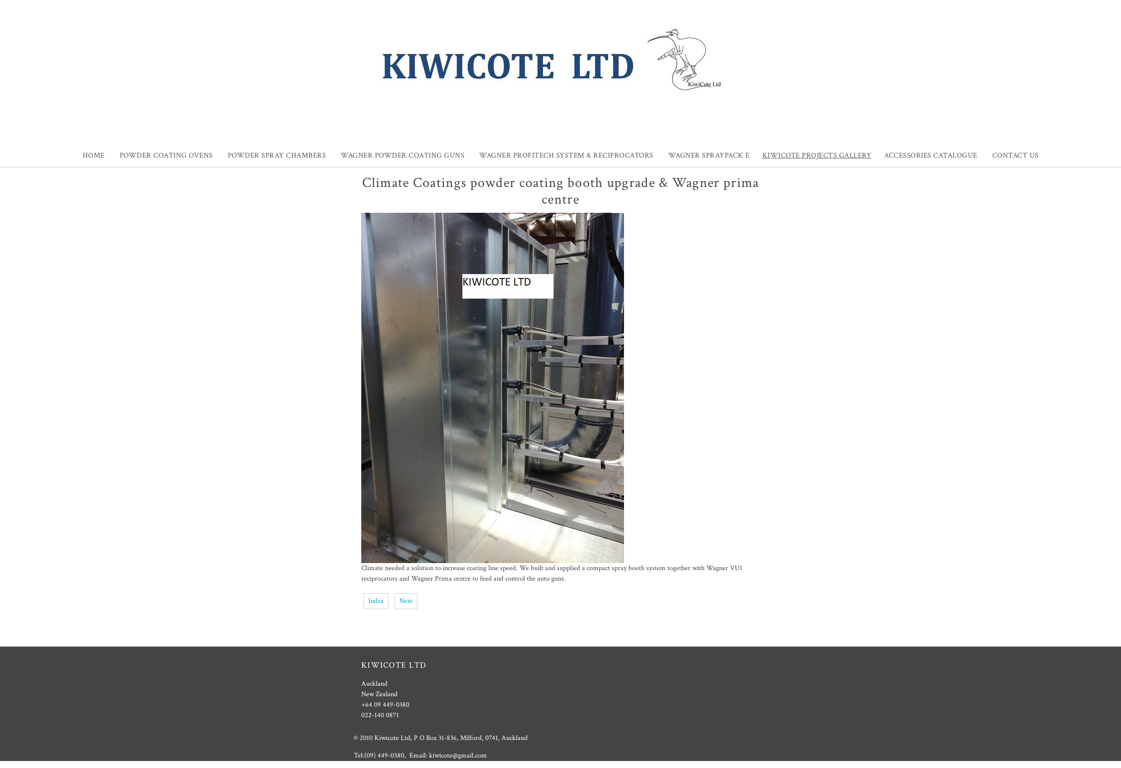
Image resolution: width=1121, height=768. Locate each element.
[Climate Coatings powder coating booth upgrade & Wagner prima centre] (492, 561)
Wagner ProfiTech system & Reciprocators (566, 155)
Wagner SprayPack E (709, 155)
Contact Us (1015, 155)
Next (405, 601)
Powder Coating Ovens (166, 155)
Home (94, 155)
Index (376, 601)
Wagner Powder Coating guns (402, 155)
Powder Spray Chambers (277, 155)
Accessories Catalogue (930, 155)
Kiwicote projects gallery (817, 155)
